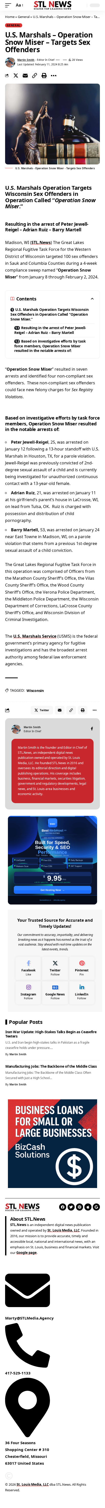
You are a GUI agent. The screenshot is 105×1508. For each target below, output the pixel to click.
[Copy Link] (34, 75)
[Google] (96, 1207)
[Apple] (87, 1207)
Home (10, 16)
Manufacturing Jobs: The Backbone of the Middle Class (51, 1066)
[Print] (44, 75)
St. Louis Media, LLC (63, 1230)
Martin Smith (25, 60)
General (24, 16)
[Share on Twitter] (15, 75)
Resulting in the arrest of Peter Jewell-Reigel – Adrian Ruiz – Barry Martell (50, 330)
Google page (26, 1252)
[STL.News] (53, 5)
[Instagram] (28, 992)
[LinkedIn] (82, 992)
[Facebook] (92, 729)
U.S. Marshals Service (34, 636)
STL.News (41, 242)
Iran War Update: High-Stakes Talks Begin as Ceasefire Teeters (50, 1034)
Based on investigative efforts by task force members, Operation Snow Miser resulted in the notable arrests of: (50, 346)
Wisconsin (35, 690)
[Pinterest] (82, 968)
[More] (53, 75)
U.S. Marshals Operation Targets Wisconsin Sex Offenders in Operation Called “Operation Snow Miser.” (49, 314)
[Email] (25, 75)
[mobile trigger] (9, 5)
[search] (82, 5)
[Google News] (55, 992)
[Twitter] (55, 968)
